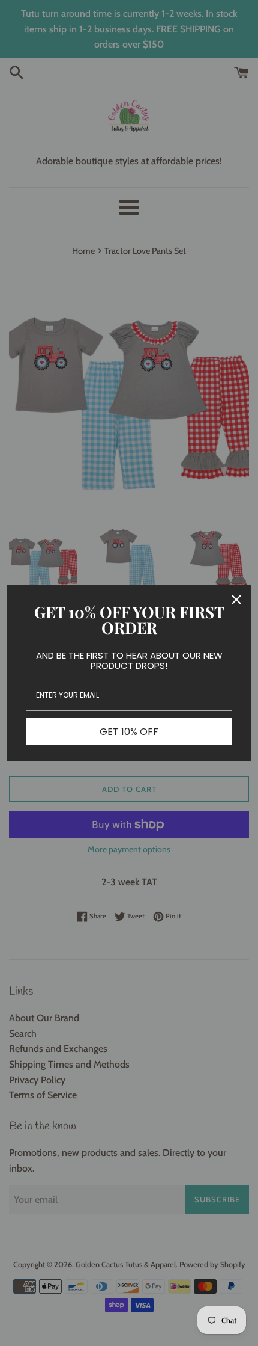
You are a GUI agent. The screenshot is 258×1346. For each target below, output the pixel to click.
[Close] (236, 599)
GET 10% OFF (129, 732)
